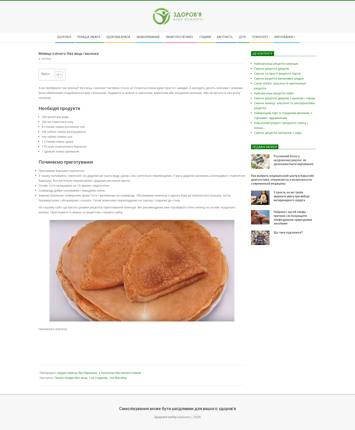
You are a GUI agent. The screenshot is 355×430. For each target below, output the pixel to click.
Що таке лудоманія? (288, 232)
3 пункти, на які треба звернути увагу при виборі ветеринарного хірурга (292, 196)
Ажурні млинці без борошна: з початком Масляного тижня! (99, 373)
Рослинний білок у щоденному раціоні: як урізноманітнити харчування (293, 160)
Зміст (45, 73)
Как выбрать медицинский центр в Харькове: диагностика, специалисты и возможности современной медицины (283, 179)
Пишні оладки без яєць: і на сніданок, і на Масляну (91, 378)
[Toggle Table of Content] (56, 74)
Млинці (46, 58)
